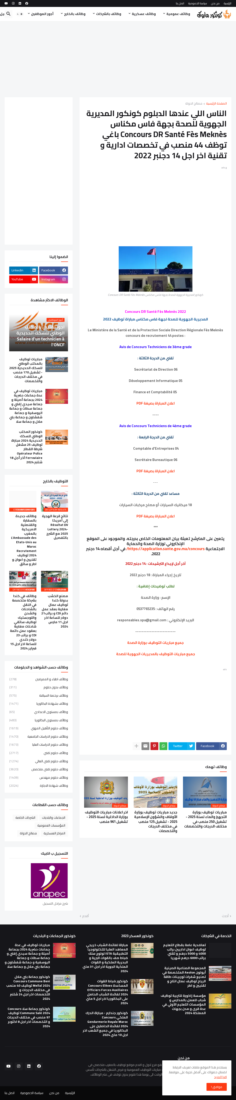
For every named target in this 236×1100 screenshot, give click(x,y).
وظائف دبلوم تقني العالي (38, 761)
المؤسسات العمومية (51, 825)
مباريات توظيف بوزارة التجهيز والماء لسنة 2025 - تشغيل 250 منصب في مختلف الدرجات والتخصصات (205, 819)
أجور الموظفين (42, 14)
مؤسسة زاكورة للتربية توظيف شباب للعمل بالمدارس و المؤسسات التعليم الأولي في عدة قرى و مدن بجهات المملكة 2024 (183, 1004)
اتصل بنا (180, 3)
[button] (20, 14)
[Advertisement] (118, 59)
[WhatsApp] (163, 746)
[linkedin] (20, 3)
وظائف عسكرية (144, 14)
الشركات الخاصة (25, 818)
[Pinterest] (154, 746)
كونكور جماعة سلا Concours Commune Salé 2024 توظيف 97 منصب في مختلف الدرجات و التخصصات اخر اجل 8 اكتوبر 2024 (28, 1018)
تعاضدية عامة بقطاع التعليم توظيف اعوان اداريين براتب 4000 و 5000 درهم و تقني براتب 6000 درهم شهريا (184, 951)
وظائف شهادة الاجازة (38, 785)
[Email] (145, 746)
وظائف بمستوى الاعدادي (38, 712)
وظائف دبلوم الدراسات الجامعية (38, 736)
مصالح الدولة (193, 104)
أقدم (85, 916)
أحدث (225, 916)
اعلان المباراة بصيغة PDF (155, 403)
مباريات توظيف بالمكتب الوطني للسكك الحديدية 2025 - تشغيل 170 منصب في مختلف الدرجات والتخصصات (25, 370)
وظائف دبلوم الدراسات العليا (38, 745)
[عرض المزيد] (136, 746)
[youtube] (6, 3)
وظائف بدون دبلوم (38, 687)
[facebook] (26, 3)
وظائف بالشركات (108, 14)
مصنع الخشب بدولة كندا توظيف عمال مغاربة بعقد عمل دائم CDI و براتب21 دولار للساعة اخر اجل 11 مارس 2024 (54, 611)
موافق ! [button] (216, 1087)
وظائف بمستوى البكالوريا (38, 720)
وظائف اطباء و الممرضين (38, 679)
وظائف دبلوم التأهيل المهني (38, 728)
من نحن (215, 3)
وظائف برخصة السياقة (38, 695)
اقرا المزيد (220, 1077)
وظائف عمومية (178, 14)
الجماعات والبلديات (53, 818)
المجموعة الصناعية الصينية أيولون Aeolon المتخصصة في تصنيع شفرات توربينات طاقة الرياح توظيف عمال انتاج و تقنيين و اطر (184, 977)
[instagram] (13, 3)
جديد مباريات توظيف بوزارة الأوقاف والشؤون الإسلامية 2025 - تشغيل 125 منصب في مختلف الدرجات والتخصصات (155, 821)
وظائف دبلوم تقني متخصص (38, 769)
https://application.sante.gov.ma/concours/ (165, 548)
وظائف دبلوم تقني (38, 753)
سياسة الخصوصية (197, 3)
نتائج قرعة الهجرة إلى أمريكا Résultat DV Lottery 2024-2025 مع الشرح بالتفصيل (55, 527)
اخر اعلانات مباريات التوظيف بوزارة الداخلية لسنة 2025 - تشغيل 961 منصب (106, 817)
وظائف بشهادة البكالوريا (38, 704)
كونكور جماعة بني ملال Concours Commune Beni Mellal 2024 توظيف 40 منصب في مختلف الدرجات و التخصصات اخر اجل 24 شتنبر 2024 (28, 988)
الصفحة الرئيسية (216, 104)
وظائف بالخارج (75, 14)
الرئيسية (227, 3)
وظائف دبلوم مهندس (38, 777)
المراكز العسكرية (54, 833)
